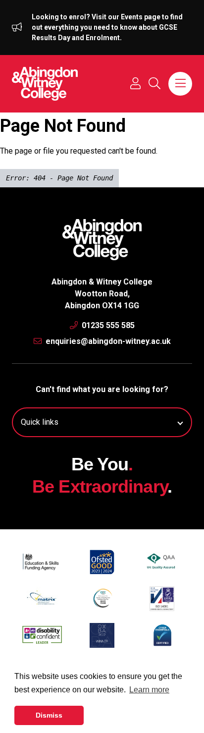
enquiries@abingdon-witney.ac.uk (107, 341)
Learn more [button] (149, 689)
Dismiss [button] (49, 715)
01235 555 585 (107, 325)
